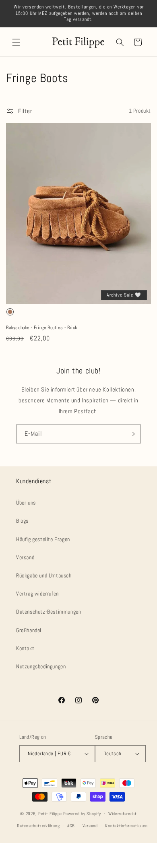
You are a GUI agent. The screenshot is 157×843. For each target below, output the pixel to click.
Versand (25, 557)
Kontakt (25, 648)
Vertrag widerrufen (37, 593)
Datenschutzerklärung (38, 826)
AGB (71, 826)
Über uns (26, 502)
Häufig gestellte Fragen (43, 539)
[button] (16, 42)
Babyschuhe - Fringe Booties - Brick (41, 328)
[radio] (10, 311)
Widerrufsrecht (122, 813)
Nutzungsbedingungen (41, 666)
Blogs (22, 520)
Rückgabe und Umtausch (44, 575)
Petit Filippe (50, 813)
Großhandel (28, 630)
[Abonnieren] (131, 434)
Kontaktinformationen (126, 826)
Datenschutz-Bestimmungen (48, 611)
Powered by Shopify (82, 813)
